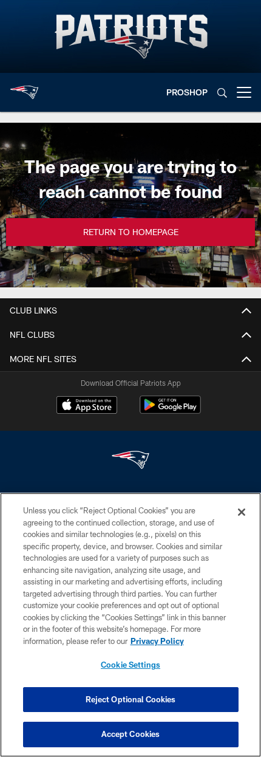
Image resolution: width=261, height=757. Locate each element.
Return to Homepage (130, 232)
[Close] (241, 512)
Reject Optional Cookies (131, 699)
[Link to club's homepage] (24, 87)
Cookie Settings (130, 665)
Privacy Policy (157, 641)
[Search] (222, 92)
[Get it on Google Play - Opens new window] (170, 411)
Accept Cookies (130, 734)
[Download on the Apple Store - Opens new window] (86, 406)
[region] (130, 625)
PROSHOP (187, 92)
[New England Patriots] (130, 461)
